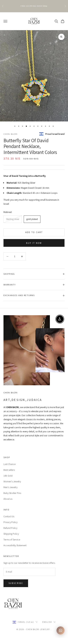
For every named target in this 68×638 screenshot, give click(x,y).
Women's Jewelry (12, 481)
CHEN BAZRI (10, 134)
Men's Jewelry (10, 487)
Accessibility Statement (15, 545)
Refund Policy (10, 528)
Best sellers (9, 469)
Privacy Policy (10, 522)
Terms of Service (11, 539)
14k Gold (8, 475)
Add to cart (34, 232)
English (47, 622)
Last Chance (9, 464)
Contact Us (8, 516)
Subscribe (16, 583)
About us (7, 498)
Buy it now (34, 243)
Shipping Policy (11, 533)
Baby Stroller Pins (12, 493)
